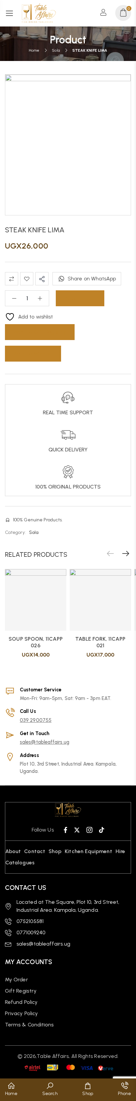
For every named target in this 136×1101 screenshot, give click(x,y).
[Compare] (11, 278)
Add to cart (80, 298)
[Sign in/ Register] (105, 13)
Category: (15, 532)
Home (34, 50)
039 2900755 (35, 720)
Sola (55, 50)
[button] (125, 553)
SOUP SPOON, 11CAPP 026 (35, 642)
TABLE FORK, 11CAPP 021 (100, 642)
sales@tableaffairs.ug (44, 742)
